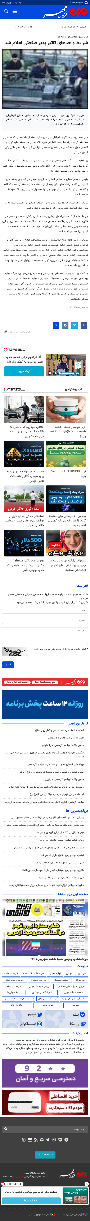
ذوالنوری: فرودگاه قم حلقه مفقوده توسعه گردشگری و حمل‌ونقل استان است (43, 1044)
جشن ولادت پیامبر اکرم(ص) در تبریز (64, 779)
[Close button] (87, 1184)
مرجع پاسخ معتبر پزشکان (71, 986)
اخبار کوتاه (80, 1033)
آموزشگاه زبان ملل (48, 999)
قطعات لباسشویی (73, 992)
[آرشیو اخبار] (29, 1140)
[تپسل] (6, 350)
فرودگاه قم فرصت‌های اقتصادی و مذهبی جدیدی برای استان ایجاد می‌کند (45, 1048)
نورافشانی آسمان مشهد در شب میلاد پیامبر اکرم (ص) (55, 764)
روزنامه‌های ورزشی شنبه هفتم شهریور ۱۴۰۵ (59, 959)
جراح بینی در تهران (76, 974)
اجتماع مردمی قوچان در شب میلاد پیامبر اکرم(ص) (57, 794)
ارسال (8, 665)
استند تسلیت (61, 980)
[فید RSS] (36, 1140)
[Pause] (50, 372)
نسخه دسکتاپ (45, 1155)
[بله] (60, 1140)
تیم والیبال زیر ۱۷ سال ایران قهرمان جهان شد (59, 833)
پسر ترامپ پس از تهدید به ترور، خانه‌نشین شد (59, 863)
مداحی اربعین (38, 980)
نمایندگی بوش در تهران (74, 999)
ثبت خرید (24, 371)
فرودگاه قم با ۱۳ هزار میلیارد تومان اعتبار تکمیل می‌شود (54, 1053)
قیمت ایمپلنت (13, 986)
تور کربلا (80, 980)
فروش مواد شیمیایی (39, 986)
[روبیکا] (42, 1140)
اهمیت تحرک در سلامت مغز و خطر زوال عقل (59, 730)
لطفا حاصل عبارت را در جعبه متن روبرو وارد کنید (61, 649)
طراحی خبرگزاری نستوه (69, 1214)
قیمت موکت (11, 974)
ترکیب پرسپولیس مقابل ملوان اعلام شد (62, 855)
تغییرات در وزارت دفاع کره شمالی (66, 738)
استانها (83, 27)
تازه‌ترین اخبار (78, 723)
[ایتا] (23, 1140)
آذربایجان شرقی (68, 27)
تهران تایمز (47, 1005)
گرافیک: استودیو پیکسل (40, 1214)
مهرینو (75, 1005)
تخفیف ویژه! (31, 1201)
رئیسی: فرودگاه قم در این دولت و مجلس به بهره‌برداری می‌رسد (50, 1040)
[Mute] (55, 372)
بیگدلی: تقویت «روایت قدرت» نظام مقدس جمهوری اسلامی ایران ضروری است (45, 755)
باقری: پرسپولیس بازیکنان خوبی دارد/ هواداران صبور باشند (53, 870)
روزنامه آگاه (17, 1005)
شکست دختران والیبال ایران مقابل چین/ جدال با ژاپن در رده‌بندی (49, 848)
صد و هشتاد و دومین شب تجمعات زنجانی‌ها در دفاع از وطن (51, 772)
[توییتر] (48, 1140)
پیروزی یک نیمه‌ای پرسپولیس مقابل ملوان (61, 878)
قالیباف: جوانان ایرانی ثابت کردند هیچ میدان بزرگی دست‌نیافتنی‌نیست (46, 885)
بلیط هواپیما (13, 992)
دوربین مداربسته (14, 980)
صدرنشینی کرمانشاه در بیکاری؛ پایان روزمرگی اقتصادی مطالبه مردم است (45, 825)
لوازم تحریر (55, 974)
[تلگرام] (66, 1140)
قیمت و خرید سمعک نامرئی (19, 999)
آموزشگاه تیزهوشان (42, 992)
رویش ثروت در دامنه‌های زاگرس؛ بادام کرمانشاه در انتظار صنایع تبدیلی (47, 818)
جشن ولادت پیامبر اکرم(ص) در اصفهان (63, 745)
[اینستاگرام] (54, 1140)
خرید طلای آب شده (33, 974)
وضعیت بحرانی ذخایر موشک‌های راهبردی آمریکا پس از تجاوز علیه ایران (46, 787)
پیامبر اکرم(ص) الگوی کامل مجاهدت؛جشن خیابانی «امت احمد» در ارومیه (44, 802)
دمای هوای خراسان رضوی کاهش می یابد (62, 840)
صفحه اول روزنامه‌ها (73, 894)
